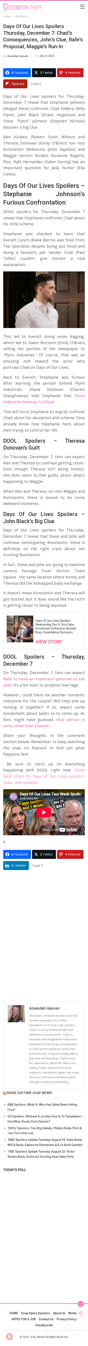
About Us (59, 1313)
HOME (13, 1313)
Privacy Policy (66, 1319)
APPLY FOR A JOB (24, 1319)
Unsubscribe (44, 1325)
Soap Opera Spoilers (35, 1313)
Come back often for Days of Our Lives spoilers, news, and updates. (44, 776)
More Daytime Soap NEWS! (29, 1093)
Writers (73, 1313)
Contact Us (46, 1319)
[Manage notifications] (9, 1336)
